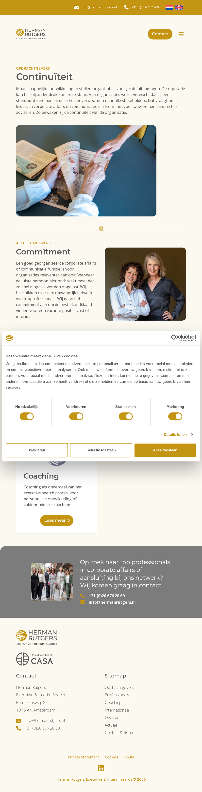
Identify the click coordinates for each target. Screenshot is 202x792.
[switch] (76, 416)
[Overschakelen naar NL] (169, 7)
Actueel (111, 725)
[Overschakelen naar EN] (179, 7)
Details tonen (175, 434)
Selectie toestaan (101, 450)
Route (129, 756)
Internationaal (117, 710)
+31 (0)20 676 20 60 (107, 596)
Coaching (113, 702)
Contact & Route (120, 732)
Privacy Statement (83, 756)
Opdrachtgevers (119, 687)
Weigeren (37, 450)
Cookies (111, 756)
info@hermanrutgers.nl (112, 602)
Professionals (117, 694)
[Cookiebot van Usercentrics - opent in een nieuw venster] (174, 338)
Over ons (113, 717)
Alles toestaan (165, 450)
